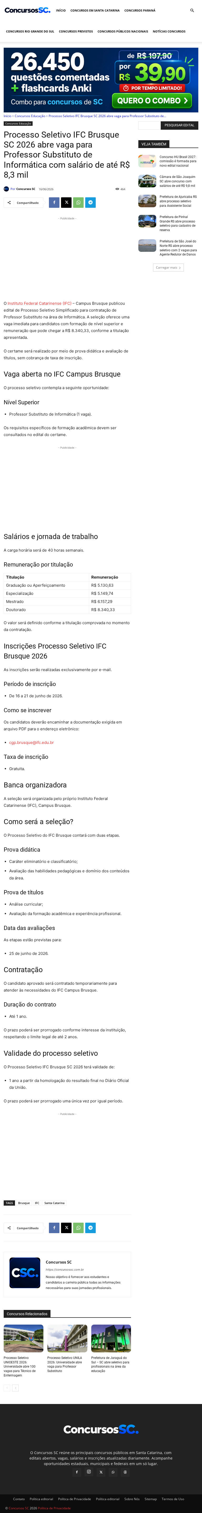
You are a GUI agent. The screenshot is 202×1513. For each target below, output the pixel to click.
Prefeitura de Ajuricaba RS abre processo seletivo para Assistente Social (178, 201)
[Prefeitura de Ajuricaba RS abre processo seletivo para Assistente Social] (147, 201)
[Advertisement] (67, 258)
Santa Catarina (54, 1203)
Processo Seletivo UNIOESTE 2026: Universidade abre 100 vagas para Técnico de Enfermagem (20, 1366)
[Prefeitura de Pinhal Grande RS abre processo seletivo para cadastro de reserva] (147, 221)
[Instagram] (89, 1472)
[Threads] (125, 1472)
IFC (37, 1203)
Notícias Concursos (169, 31)
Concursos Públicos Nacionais (123, 31)
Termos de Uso (173, 1499)
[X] (66, 202)
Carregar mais (166, 267)
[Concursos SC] (7, 189)
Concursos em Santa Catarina (95, 10)
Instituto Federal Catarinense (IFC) (40, 303)
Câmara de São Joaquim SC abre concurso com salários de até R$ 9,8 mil (177, 181)
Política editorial (41, 1499)
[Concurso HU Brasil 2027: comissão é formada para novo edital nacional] (147, 161)
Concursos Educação (30, 116)
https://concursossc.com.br (65, 1269)
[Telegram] (90, 202)
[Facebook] (54, 202)
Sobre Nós (132, 1499)
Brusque (24, 1203)
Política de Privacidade (74, 1499)
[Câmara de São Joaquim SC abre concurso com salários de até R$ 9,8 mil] (147, 181)
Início (61, 10)
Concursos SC (25, 189)
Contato (19, 1499)
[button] (192, 10)
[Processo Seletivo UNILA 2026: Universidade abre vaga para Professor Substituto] (67, 1338)
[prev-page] (7, 1388)
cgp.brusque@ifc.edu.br (31, 742)
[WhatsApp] (78, 202)
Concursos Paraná (139, 10)
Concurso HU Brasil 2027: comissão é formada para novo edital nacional (178, 161)
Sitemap (151, 1499)
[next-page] (15, 1388)
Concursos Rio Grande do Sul (30, 31)
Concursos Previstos (76, 31)
